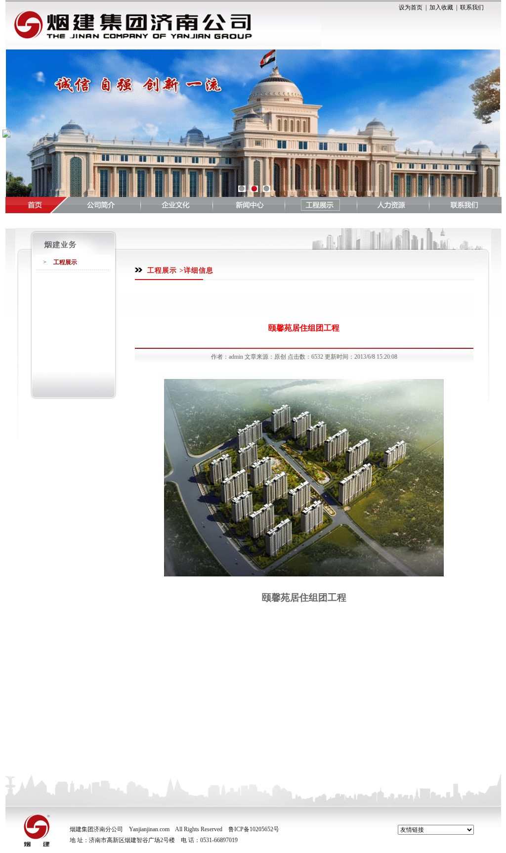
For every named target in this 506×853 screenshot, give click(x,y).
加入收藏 (441, 7)
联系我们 (472, 7)
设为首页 (410, 7)
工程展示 (65, 262)
